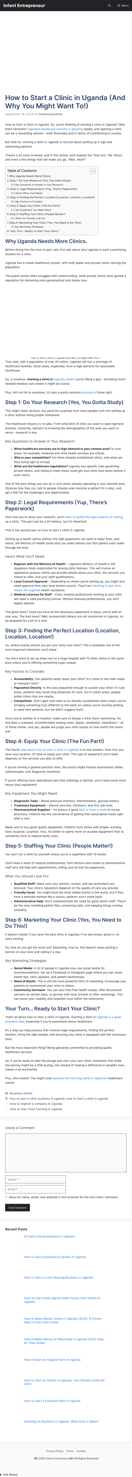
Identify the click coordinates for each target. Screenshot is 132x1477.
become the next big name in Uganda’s (80, 1078)
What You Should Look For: (30, 218)
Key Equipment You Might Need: (33, 210)
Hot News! (10, 1474)
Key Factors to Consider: (29, 201)
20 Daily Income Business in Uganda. (49, 1236)
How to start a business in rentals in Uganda (55, 1257)
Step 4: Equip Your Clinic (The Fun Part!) (35, 205)
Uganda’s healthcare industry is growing (54, 129)
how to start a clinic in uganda (87, 1098)
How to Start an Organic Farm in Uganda (52, 1359)
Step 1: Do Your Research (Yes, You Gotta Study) (40, 180)
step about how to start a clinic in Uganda (50, 749)
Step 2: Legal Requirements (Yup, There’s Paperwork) (43, 189)
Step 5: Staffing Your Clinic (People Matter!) (37, 214)
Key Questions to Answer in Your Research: (39, 184)
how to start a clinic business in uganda (37, 1098)
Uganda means (64, 379)
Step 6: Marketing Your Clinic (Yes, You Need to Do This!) (45, 222)
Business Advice (21, 1093)
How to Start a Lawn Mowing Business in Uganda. (59, 1277)
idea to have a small (93, 809)
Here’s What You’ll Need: (29, 193)
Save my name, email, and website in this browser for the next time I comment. (64, 1197)
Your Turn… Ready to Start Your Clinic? (34, 231)
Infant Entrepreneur (24, 5)
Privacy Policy (54, 1451)
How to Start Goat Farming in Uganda (36, 1109)
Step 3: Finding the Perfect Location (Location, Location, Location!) (52, 197)
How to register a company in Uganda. (36, 1103)
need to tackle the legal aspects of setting (94, 517)
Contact (81, 1451)
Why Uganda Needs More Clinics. (30, 176)
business (88, 392)
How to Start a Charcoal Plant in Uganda (52, 1401)
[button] (109, 5)
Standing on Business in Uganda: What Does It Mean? (61, 1421)
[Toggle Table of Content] (91, 171)
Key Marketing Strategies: (29, 226)
